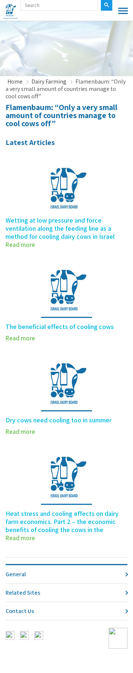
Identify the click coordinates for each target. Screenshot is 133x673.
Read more (20, 245)
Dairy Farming (48, 82)
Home (15, 82)
